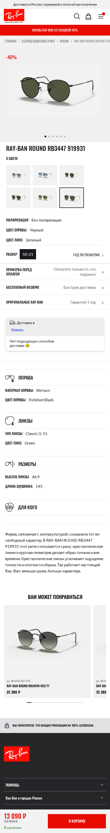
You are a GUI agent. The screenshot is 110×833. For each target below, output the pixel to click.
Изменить (17, 329)
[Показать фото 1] (45, 136)
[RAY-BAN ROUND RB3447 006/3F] (45, 175)
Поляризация (17, 220)
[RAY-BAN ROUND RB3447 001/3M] (18, 175)
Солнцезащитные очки (38, 41)
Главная (10, 41)
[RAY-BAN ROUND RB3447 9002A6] (45, 197)
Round (64, 41)
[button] (88, 255)
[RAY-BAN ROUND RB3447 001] (71, 175)
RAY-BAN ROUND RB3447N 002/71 (28, 686)
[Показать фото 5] (61, 136)
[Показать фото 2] (49, 136)
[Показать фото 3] (53, 136)
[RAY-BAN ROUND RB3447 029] (18, 197)
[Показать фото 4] (57, 136)
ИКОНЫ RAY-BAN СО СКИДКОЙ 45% (55, 29)
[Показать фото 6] (64, 136)
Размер (11, 254)
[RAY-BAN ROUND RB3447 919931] (71, 197)
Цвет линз (14, 240)
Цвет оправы (16, 230)
